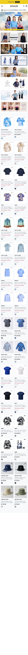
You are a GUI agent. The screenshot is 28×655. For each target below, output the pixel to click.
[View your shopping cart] (27, 6)
